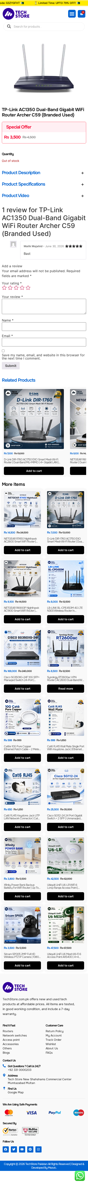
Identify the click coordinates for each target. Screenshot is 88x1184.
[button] (72, 14)
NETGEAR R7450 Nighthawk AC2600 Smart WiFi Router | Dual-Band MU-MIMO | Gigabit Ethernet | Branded (21, 543)
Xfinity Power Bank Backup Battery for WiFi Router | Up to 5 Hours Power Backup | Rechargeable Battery (22, 889)
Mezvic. (52, 1167)
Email (7, 335)
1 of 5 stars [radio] (4, 287)
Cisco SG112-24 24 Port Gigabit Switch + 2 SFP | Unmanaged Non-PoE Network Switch (64, 818)
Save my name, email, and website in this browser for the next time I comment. (43, 356)
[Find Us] (4, 1088)
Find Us (12, 1088)
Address (13, 1075)
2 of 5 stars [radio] (10, 287)
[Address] (4, 1075)
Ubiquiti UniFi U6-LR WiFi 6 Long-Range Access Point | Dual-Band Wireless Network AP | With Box (65, 889)
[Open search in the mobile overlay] (44, 27)
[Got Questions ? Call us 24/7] (4, 1065)
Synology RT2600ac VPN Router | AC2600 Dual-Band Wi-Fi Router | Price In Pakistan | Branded (65, 681)
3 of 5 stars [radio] (16, 287)
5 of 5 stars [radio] (28, 287)
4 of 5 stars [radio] (22, 287)
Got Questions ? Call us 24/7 (24, 1066)
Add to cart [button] (34, 471)
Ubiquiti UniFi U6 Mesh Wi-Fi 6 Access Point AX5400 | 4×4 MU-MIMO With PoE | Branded (64, 957)
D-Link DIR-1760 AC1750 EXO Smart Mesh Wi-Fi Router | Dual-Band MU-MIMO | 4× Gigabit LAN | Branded (31, 462)
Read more (65, 688)
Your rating (12, 283)
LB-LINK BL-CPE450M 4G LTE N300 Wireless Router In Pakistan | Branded (65, 611)
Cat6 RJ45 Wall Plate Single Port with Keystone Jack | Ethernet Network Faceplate (65, 749)
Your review (12, 296)
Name (8, 320)
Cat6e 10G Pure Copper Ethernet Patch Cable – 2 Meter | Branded (22, 749)
